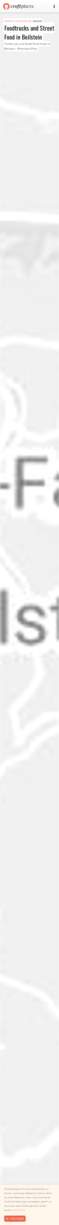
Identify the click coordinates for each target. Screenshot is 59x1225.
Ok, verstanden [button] (15, 1218)
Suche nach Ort (23, 21)
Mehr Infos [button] (19, 1210)
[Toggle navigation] (54, 6)
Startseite (9, 21)
